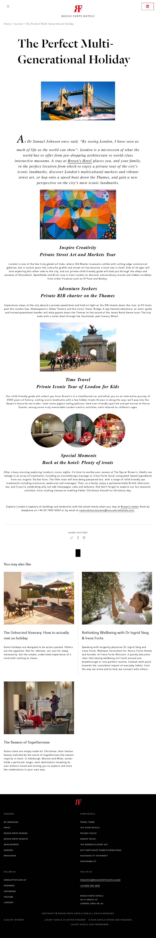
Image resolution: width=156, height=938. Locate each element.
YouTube (8, 897)
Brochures (10, 856)
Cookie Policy (88, 839)
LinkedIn (8, 902)
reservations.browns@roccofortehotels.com (106, 510)
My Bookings (11, 822)
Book (148, 6)
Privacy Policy (88, 833)
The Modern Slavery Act (94, 844)
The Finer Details (90, 828)
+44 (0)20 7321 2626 (90, 886)
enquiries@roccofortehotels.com (100, 880)
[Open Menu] (8, 6)
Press (7, 828)
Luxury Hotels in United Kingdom (65, 920)
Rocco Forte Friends (16, 833)
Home (7, 23)
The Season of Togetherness (27, 742)
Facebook (9, 886)
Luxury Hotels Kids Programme (90, 924)
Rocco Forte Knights (16, 839)
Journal (18, 23)
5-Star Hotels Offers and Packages (110, 920)
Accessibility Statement (94, 856)
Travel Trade (87, 822)
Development (11, 844)
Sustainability (88, 861)
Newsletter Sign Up (15, 880)
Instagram (10, 891)
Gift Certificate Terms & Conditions (100, 850)
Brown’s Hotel (80, 160)
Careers (8, 850)
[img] (39, 598)
